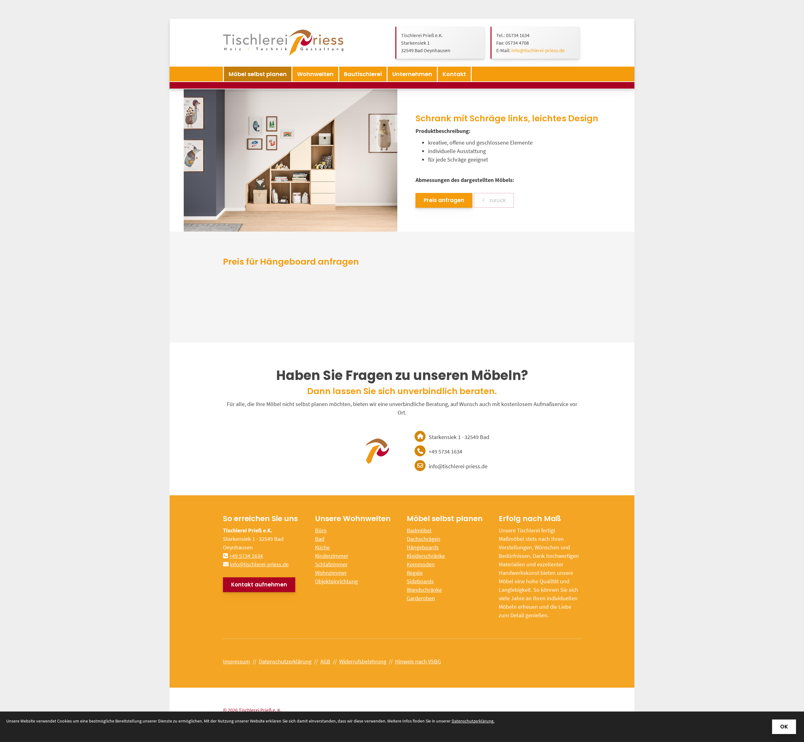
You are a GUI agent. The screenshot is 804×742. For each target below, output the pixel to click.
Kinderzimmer (331, 555)
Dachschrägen (423, 538)
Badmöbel (419, 530)
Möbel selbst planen (258, 74)
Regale (415, 572)
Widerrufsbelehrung (362, 661)
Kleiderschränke (426, 555)
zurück (497, 200)
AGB (325, 661)
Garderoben (421, 598)
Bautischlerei (363, 74)
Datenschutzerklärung (285, 661)
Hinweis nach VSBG (418, 661)
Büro (321, 530)
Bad (319, 538)
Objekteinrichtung (336, 581)
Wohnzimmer (331, 572)
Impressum (236, 661)
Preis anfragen (444, 200)
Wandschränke (424, 589)
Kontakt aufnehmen (259, 584)
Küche (322, 547)
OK (784, 726)
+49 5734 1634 (246, 555)
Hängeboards (423, 547)
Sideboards (420, 581)
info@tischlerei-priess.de (538, 50)
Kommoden (421, 564)
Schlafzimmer (331, 564)
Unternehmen (412, 74)
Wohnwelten (315, 74)
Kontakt (454, 74)
